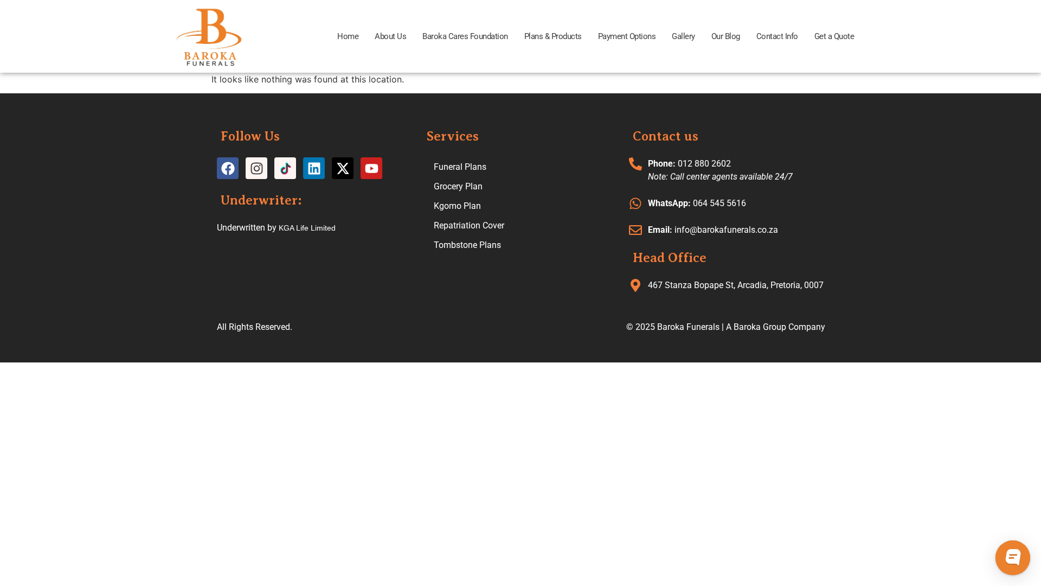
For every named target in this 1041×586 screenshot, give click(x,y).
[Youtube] (371, 168)
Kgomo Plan (457, 206)
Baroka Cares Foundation (465, 36)
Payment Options (627, 36)
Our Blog (725, 36)
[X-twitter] (343, 168)
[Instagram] (256, 168)
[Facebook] (228, 168)
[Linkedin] (314, 168)
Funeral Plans (460, 167)
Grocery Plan (458, 186)
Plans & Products (553, 36)
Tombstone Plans (467, 245)
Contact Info (777, 36)
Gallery (683, 36)
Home (347, 36)
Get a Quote (834, 36)
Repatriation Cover (469, 225)
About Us (390, 36)
